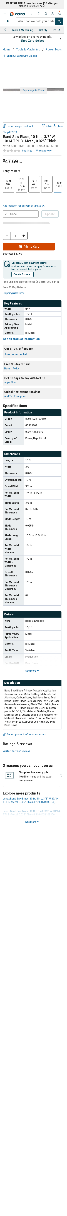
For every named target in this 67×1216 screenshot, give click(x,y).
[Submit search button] (59, 21)
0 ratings (27, 150)
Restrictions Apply (36, 5)
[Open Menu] (4, 14)
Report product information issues (26, 734)
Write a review (44, 150)
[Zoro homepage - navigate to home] (17, 14)
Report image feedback (20, 126)
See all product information (21, 339)
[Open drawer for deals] (32, 14)
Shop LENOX (10, 132)
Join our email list (15, 354)
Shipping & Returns (13, 293)
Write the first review (16, 751)
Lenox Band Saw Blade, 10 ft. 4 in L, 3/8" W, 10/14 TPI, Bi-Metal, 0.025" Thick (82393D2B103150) (31, 800)
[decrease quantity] (7, 236)
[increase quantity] (24, 236)
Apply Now (10, 382)
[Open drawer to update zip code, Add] (7, 21)
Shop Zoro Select (32, 41)
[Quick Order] (39, 14)
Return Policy (11, 368)
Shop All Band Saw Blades (21, 55)
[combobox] (39, 21)
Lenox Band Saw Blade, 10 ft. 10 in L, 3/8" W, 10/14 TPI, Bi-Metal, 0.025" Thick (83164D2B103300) (31, 812)
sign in (22, 6)
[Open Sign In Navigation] (52, 14)
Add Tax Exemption (15, 396)
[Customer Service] (46, 14)
